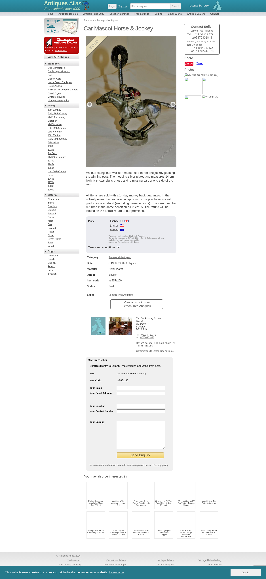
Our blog (76, 564)
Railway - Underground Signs (63, 89)
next (173, 104)
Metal (51, 220)
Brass (51, 202)
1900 (50, 146)
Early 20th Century (57, 139)
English (113, 274)
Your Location (97, 406)
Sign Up (122, 6)
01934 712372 (148, 334)
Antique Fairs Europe (115, 564)
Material (52, 194)
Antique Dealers (196, 14)
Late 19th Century (57, 128)
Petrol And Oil (55, 86)
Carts (50, 75)
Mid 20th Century (57, 157)
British (51, 259)
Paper (51, 231)
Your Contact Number (102, 411)
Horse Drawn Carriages (60, 82)
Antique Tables (166, 560)
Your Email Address (101, 393)
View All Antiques (58, 56)
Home (50, 14)
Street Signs (54, 93)
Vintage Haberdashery (210, 560)
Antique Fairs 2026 (93, 14)
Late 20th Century (57, 171)
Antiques (62, 3)
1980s (51, 186)
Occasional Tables (116, 560)
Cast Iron (52, 206)
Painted (52, 228)
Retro (50, 175)
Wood (51, 246)
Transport (54, 63)
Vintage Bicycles (57, 97)
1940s (51, 164)
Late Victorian (55, 131)
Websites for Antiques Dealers (66, 41)
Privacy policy (160, 465)
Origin (51, 251)
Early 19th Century (57, 113)
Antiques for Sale (68, 14)
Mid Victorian (55, 124)
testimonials (61, 50)
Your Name (96, 388)
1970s (51, 182)
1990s (51, 189)
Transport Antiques (120, 257)
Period (52, 105)
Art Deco (52, 153)
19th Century (54, 110)
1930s (51, 160)
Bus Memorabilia (56, 68)
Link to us (64, 564)
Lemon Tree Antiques (121, 294)
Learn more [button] (116, 572)
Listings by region (199, 5)
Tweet (200, 63)
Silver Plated (54, 239)
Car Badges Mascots (59, 71)
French (51, 266)
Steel (50, 242)
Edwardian (53, 142)
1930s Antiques (127, 263)
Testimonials (74, 560)
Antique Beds (215, 564)
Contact (214, 14)
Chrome (52, 210)
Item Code (95, 380)
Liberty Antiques (165, 564)
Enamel (52, 213)
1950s (51, 168)
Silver (51, 235)
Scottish (52, 273)
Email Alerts (175, 14)
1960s (51, 178)
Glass (51, 217)
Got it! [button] (246, 572)
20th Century (54, 135)
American (53, 255)
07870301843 (147, 337)
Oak (50, 224)
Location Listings (119, 14)
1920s (51, 149)
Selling (158, 14)
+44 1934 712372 (163, 343)
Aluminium (53, 199)
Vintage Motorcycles (58, 100)
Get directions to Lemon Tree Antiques (155, 351)
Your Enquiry (97, 422)
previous (89, 104)
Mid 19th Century (57, 117)
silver (131, 176)
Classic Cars (54, 78)
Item (92, 373)
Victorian (52, 120)
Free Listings (141, 14)
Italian (51, 270)
